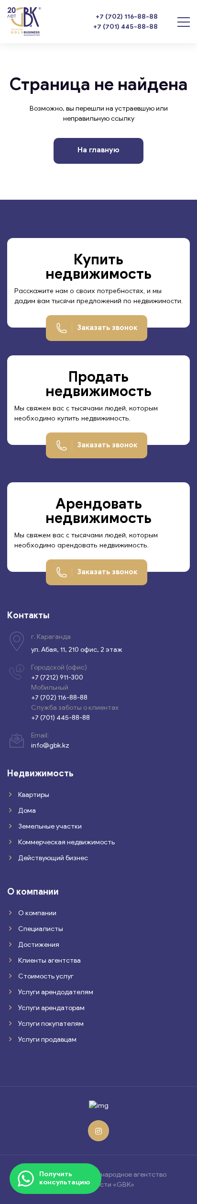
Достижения (38, 945)
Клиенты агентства (49, 960)
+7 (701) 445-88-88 (125, 27)
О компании (36, 913)
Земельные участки (49, 826)
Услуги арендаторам (51, 1008)
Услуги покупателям (50, 1024)
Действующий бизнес (52, 858)
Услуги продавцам (47, 1039)
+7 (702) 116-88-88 (127, 16)
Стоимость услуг (45, 976)
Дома (26, 810)
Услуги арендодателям (55, 992)
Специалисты (40, 929)
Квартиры (33, 795)
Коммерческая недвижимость (66, 842)
